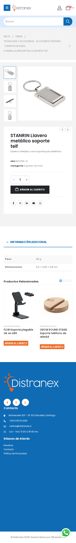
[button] (22, 93)
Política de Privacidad (15, 453)
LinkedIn (27, 203)
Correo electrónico (34, 203)
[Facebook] (7, 402)
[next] (67, 129)
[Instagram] (16, 402)
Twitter (20, 203)
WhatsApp (40, 203)
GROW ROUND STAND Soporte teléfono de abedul (53, 333)
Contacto (9, 449)
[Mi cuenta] (60, 8)
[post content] (20, 305)
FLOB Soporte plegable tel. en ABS (18, 331)
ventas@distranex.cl (20, 426)
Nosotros (8, 445)
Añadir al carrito (32, 189)
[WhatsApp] (25, 402)
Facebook (13, 203)
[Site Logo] (21, 7)
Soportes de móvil (33, 165)
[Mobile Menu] (7, 8)
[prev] (62, 129)
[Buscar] (67, 21)
